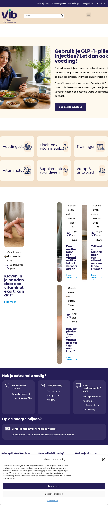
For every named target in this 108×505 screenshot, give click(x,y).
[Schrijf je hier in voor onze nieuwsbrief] (7, 428)
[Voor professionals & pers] (78, 385)
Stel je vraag (54, 385)
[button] (103, 459)
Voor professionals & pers (92, 388)
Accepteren (54, 486)
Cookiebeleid (52, 501)
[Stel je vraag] (42, 385)
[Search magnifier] (62, 16)
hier (52, 391)
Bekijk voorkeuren (54, 493)
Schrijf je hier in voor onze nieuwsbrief (34, 428)
